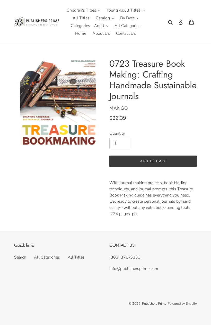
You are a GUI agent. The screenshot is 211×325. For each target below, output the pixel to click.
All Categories (47, 257)
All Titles (76, 257)
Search (20, 257)
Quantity (117, 133)
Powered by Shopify (182, 303)
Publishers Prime (154, 303)
